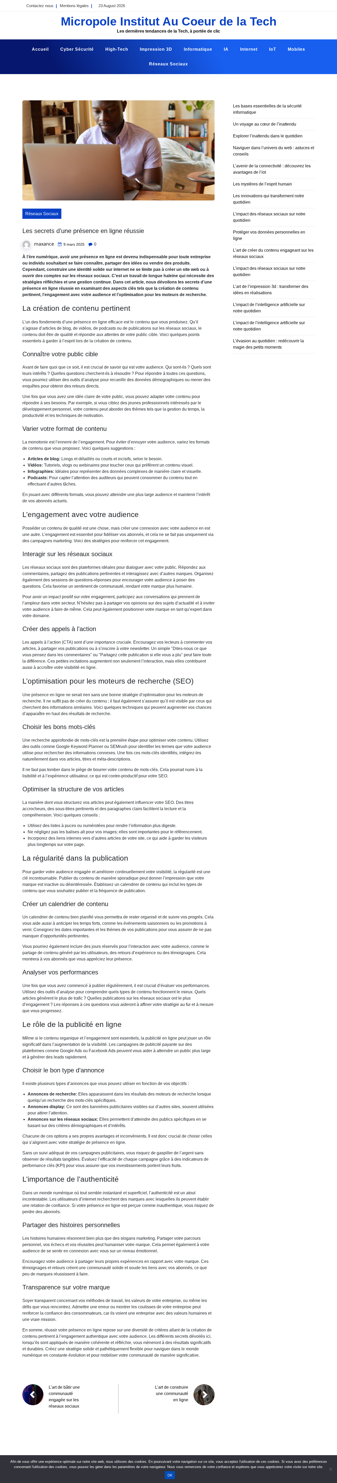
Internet (248, 49)
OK (169, 1475)
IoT (272, 49)
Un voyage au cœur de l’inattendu (264, 124)
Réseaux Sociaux (168, 64)
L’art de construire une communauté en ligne (171, 1393)
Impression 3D (156, 49)
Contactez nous (39, 5)
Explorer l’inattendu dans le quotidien (268, 136)
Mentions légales (74, 5)
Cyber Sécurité (77, 49)
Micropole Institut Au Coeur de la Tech (168, 21)
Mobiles (296, 49)
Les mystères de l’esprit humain (262, 184)
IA (226, 49)
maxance (44, 243)
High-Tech (116, 49)
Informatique (198, 49)
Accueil (40, 49)
